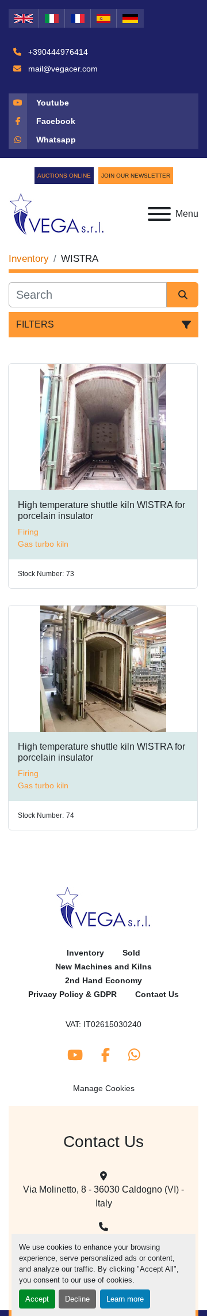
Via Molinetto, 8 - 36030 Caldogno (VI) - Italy (103, 1196)
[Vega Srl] (103, 907)
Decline (77, 1299)
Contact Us (157, 994)
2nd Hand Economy (103, 980)
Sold (131, 953)
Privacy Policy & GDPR (72, 994)
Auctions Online (64, 175)
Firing (28, 531)
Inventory (85, 953)
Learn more (125, 1299)
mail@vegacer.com (62, 68)
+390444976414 (57, 52)
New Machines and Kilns (103, 966)
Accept (37, 1299)
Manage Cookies (104, 1088)
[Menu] (159, 214)
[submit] (182, 294)
